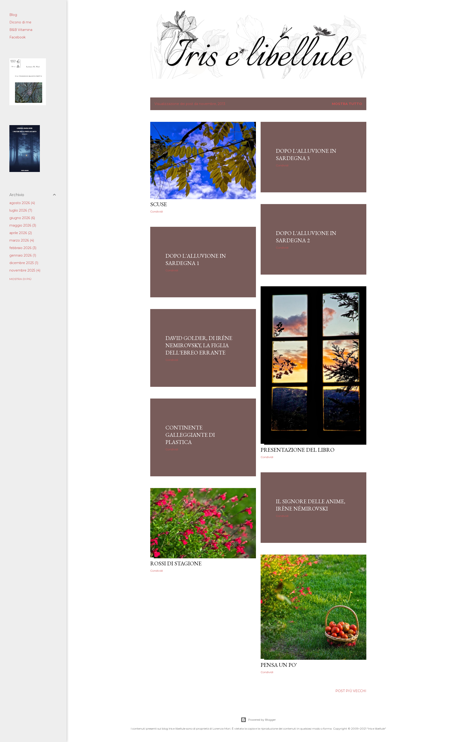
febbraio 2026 (22, 248)
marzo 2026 (21, 240)
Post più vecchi (350, 691)
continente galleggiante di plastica (190, 435)
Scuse (158, 204)
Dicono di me (20, 22)
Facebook (17, 37)
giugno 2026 (21, 218)
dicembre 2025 (23, 263)
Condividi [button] (156, 211)
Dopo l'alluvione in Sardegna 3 (306, 154)
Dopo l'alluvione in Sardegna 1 (195, 259)
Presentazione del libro (297, 449)
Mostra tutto (347, 104)
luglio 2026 (20, 210)
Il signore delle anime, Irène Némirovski (310, 505)
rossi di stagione (176, 563)
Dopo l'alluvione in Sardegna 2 (306, 236)
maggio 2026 (22, 225)
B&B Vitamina (20, 30)
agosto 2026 (21, 203)
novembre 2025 (24, 270)
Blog (13, 15)
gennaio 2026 (22, 255)
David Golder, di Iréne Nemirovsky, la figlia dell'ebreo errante (198, 345)
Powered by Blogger (262, 719)
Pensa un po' (279, 664)
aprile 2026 (20, 233)
